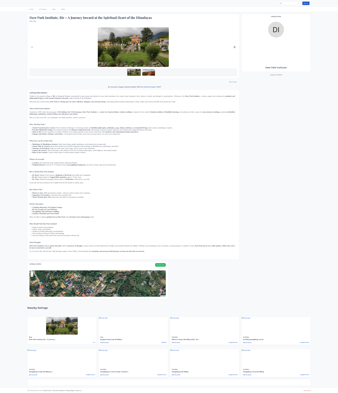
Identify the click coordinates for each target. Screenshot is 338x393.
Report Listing (232, 82)
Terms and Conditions (58, 390)
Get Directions (160, 265)
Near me (305, 3)
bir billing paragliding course (253, 339)
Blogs (72, 390)
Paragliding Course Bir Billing (253, 372)
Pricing (68, 390)
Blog (30, 21)
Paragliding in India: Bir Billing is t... (41, 372)
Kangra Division (233, 342)
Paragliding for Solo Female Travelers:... (114, 372)
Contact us (78, 390)
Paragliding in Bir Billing (180, 372)
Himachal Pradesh (150, 87)
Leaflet (163, 296)
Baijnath (163, 342)
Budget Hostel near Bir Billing (111, 339)
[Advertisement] (276, 52)
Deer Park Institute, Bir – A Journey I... (42, 339)
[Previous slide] (32, 47)
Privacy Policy (47, 390)
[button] (31, 9)
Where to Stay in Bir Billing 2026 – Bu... (185, 339)
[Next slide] (234, 47)
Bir (142, 87)
